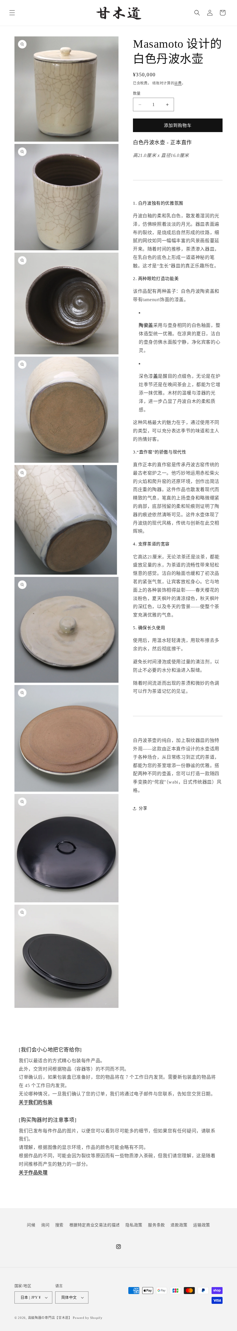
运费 (178, 83)
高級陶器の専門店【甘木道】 (50, 1317)
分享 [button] (143, 808)
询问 (45, 1225)
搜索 (59, 1225)
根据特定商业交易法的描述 (94, 1225)
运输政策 (201, 1225)
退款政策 (179, 1225)
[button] (12, 12)
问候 (31, 1225)
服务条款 (156, 1225)
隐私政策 (133, 1225)
